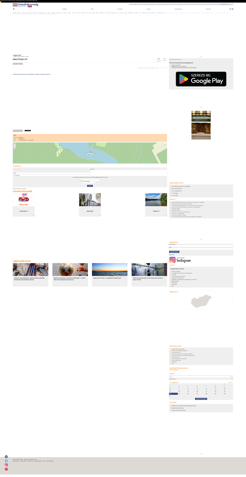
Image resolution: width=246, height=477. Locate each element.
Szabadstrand (21, 14)
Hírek (92, 9)
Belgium (136, 4)
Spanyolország (202, 4)
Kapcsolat (208, 9)
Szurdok (26, 14)
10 (170, 389)
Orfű (106, 12)
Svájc (208, 4)
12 (188, 389)
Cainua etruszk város (176, 352)
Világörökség (54, 14)
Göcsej (73, 12)
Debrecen (53, 12)
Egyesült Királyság (149, 4)
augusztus (175, 382)
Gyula (79, 12)
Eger (62, 12)
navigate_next (232, 378)
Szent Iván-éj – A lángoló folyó (178, 213)
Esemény (19, 12)
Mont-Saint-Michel (175, 357)
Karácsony (23, 12)
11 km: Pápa (175, 193)
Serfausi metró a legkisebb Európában (179, 350)
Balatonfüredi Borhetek (177, 408)
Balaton (31, 12)
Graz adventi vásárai (176, 210)
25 (179, 393)
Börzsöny (35, 12)
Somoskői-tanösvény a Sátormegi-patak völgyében (182, 353)
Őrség (109, 12)
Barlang (170, 12)
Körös (87, 12)
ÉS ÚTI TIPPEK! (174, 370)
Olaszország (195, 4)
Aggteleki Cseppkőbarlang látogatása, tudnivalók (184, 279)
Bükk (45, 12)
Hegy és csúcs (187, 12)
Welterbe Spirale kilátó (176, 360)
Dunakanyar (58, 12)
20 (197, 391)
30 (224, 393)
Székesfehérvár (131, 12)
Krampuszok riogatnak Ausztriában (179, 215)
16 (224, 389)
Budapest (14, 12)
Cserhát (48, 12)
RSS (44, 461)
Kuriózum (216, 12)
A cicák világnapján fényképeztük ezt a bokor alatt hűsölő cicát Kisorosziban (187, 205)
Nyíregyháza (102, 12)
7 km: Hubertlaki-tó (176, 191)
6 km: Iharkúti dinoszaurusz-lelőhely (181, 186)
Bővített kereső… (172, 379)
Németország (189, 4)
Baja (173, 286)
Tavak (35, 14)
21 (206, 391)
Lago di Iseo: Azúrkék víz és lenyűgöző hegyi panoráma (183, 355)
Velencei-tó (144, 12)
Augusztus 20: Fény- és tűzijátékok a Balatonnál (107, 278)
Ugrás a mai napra (201, 398)
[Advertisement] (89, 88)
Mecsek (93, 12)
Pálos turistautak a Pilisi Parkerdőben (179, 358)
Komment (92, 169)
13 (197, 389)
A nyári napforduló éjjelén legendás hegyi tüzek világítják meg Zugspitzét (187, 216)
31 (170, 396)
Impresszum (16, 461)
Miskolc (97, 12)
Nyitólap (65, 9)
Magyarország (224, 4)
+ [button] (14, 144)
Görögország (164, 4)
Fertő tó (65, 12)
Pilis (119, 12)
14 (206, 389)
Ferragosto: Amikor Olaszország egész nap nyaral (182, 203)
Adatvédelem (50, 461)
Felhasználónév (172, 244)
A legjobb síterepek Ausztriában (178, 349)
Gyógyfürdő (182, 12)
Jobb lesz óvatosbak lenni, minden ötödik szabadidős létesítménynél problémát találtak (29, 278)
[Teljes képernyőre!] (15, 148)
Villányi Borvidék (176, 271)
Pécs (116, 12)
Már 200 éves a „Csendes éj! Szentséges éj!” (181, 211)
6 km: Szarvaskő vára (177, 188)
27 (197, 393)
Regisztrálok (171, 254)
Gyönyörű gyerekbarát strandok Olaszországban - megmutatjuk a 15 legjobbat (188, 202)
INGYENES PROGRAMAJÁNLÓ (179, 368)
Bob (173, 12)
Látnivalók (119, 9)
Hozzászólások (178, 9)
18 (179, 391)
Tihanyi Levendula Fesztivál (179, 410)
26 (188, 393)
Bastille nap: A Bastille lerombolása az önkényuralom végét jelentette (186, 207)
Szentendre (174, 282)
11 (179, 389)
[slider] (163, 67)
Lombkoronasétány (222, 12)
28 (206, 393)
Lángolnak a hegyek (176, 208)
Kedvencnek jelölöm (18, 130)
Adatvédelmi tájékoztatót (79, 177)
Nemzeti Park (15, 14)
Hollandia (170, 4)
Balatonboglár (175, 281)
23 (224, 391)
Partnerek (30, 461)
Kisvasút (211, 12)
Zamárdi (174, 274)
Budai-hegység (41, 12)
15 (215, 389)
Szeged (125, 12)
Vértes (148, 12)
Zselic (163, 12)
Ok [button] (0, 2)
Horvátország (177, 4)
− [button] (14, 146)
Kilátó (202, 12)
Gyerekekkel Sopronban (178, 278)
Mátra (90, 12)
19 (188, 391)
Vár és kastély (48, 14)
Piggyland (230, 4)
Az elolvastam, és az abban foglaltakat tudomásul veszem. (90, 177)
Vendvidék (174, 284)
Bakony (28, 12)
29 (215, 393)
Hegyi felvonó (193, 12)
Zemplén (159, 12)
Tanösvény (31, 14)
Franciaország (157, 4)
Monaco (182, 4)
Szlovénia (218, 4)
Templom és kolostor (40, 14)
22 (215, 391)
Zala (156, 12)
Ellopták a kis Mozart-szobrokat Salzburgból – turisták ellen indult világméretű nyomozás (69, 278)
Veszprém (152, 12)
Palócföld (112, 12)
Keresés (148, 9)
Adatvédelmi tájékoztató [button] (31, 0)
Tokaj (173, 363)
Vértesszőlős (174, 361)
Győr (76, 12)
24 (170, 393)
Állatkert (166, 12)
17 (170, 391)
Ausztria (131, 4)
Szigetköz (136, 12)
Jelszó (170, 247)
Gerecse (69, 12)
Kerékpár (198, 12)
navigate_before (170, 382)
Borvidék (176, 12)
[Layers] (164, 144)
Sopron (122, 12)
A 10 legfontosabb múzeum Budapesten (182, 273)
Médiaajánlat (38, 461)
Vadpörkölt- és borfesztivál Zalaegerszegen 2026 (184, 405)
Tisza (140, 12)
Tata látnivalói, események (178, 276)
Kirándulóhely (206, 12)
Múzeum (228, 12)
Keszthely (83, 12)
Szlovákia (212, 4)
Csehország (141, 4)
